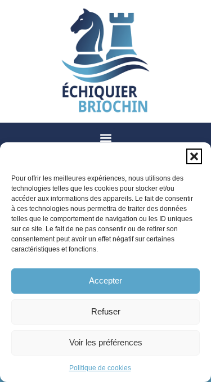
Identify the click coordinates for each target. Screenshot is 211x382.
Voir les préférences (105, 342)
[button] (194, 156)
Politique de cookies (100, 368)
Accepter (105, 280)
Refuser (105, 311)
